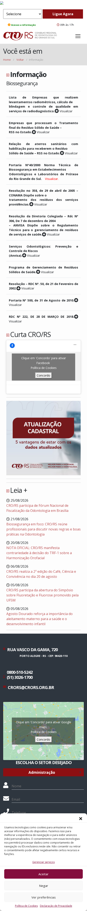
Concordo (43, 375)
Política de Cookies (26, 906)
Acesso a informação (23, 24)
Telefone (19, 812)
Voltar (20, 60)
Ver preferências (43, 897)
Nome (16, 786)
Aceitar (43, 874)
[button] (81, 818)
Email (16, 799)
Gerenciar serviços (43, 862)
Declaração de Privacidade (56, 906)
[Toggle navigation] (78, 36)
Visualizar (65, 111)
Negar (43, 886)
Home (7, 60)
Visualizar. (51, 179)
